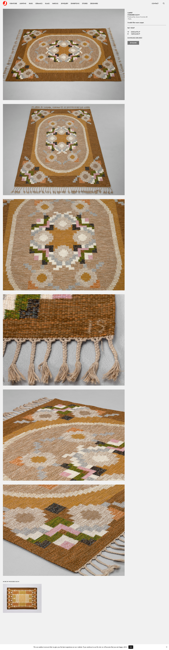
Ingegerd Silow (134, 15)
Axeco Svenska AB (141, 17)
